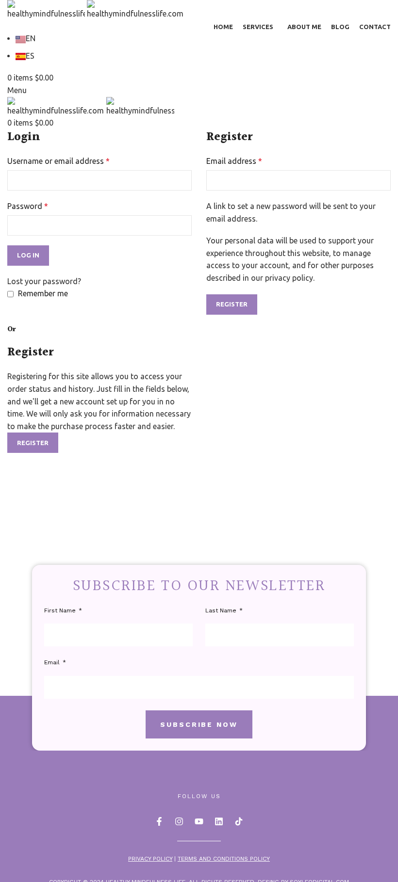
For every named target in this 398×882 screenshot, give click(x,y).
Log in (28, 255)
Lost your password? (44, 281)
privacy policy (289, 277)
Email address (234, 161)
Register (232, 304)
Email (53, 662)
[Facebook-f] (159, 821)
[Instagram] (179, 821)
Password (27, 206)
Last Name (221, 610)
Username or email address (58, 161)
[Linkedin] (219, 821)
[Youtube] (199, 821)
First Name (61, 610)
